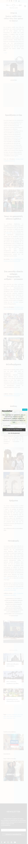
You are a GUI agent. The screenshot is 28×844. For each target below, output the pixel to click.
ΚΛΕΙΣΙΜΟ (25, 409)
